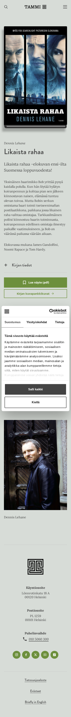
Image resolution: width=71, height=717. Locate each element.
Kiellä (35, 402)
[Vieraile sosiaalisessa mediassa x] (35, 655)
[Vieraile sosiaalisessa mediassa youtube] (45, 655)
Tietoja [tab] (59, 322)
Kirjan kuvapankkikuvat (33, 293)
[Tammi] (35, 7)
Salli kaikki (35, 389)
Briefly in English (35, 702)
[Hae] (6, 7)
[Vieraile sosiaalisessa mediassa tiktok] (54, 655)
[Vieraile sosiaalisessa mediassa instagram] (17, 655)
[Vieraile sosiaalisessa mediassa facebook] (26, 655)
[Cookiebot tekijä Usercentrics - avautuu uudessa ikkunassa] (50, 311)
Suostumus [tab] (13, 322)
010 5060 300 (39, 639)
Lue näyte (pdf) (38, 284)
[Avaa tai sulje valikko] (65, 7)
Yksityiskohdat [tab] (36, 322)
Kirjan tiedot (22, 265)
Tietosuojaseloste (35, 680)
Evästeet (35, 691)
